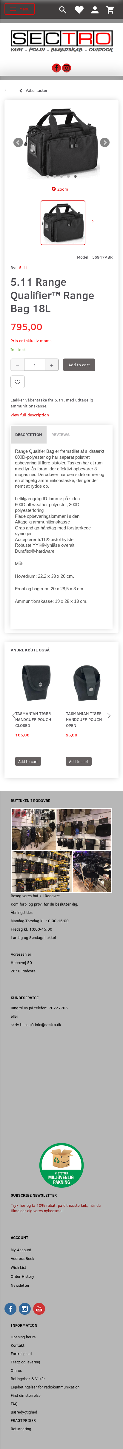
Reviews (60, 434)
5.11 (23, 267)
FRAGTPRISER (23, 1420)
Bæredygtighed (24, 1411)
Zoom (62, 189)
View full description (29, 415)
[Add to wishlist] (17, 382)
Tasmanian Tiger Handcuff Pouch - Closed (34, 719)
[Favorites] (79, 9)
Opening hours (23, 1336)
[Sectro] (61, 40)
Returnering (21, 1428)
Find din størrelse (26, 1395)
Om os (16, 1370)
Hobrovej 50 (21, 962)
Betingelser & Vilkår (28, 1378)
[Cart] (110, 9)
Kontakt (17, 1345)
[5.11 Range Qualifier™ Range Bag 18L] (61, 142)
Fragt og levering (25, 1361)
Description (28, 434)
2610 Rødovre (23, 970)
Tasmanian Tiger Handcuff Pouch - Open (85, 719)
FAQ (14, 1403)
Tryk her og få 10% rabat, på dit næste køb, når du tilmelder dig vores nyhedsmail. (56, 1208)
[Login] (95, 9)
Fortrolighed (21, 1353)
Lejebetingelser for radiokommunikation (45, 1386)
